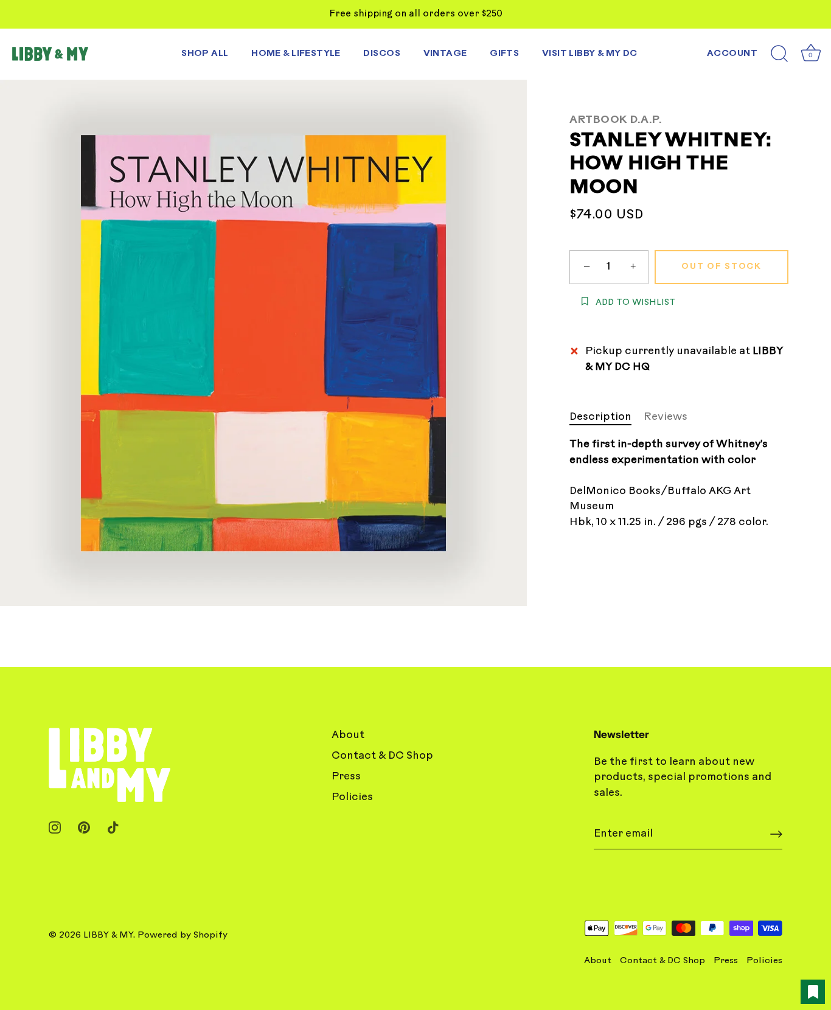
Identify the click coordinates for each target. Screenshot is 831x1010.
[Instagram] (55, 827)
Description (600, 417)
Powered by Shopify (182, 935)
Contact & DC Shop (382, 756)
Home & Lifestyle (296, 53)
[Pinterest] (84, 827)
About (348, 735)
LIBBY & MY (108, 935)
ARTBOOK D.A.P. (615, 120)
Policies (352, 797)
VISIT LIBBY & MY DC (590, 53)
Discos (381, 53)
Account (732, 53)
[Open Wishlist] (813, 992)
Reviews (665, 417)
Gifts (504, 53)
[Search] (779, 54)
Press (346, 776)
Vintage (445, 53)
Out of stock (721, 267)
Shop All (204, 53)
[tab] (606, 417)
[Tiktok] (113, 827)
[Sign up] (776, 834)
